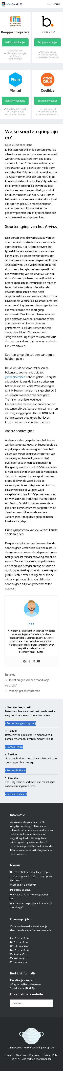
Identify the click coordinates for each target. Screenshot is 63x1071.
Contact (9, 1055)
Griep (12, 674)
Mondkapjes (15, 1048)
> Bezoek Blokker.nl (15, 770)
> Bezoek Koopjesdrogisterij (20, 723)
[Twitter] (33, 661)
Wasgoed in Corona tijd (23, 885)
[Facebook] (29, 661)
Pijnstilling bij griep (20, 890)
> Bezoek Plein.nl (14, 747)
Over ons (21, 1055)
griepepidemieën (15, 377)
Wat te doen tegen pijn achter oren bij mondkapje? (31, 905)
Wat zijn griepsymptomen (24, 691)
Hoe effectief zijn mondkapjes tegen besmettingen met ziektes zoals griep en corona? (31, 876)
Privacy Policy (51, 1055)
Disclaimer (34, 1055)
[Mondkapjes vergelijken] (12, 4)
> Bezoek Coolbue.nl (16, 794)
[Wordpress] (24, 661)
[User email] (38, 661)
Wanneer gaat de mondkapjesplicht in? (30, 896)
